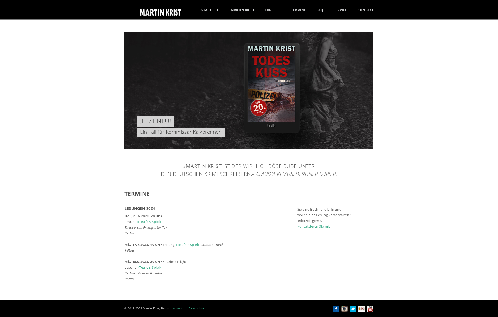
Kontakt (366, 10)
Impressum (178, 308)
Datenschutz (197, 308)
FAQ (319, 10)
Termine (298, 10)
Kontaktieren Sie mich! (315, 226)
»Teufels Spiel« (149, 221)
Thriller (273, 10)
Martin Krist (242, 10)
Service (340, 10)
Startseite (210, 10)
